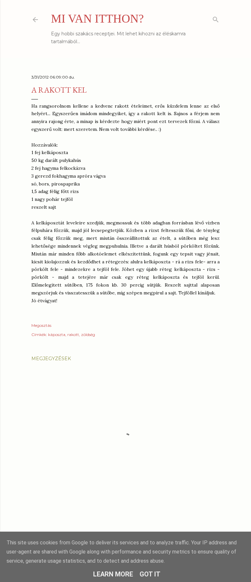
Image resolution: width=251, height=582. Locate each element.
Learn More (113, 574)
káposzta (56, 334)
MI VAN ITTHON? (97, 18)
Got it (150, 574)
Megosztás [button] (41, 325)
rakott (73, 334)
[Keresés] (216, 18)
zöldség (88, 334)
